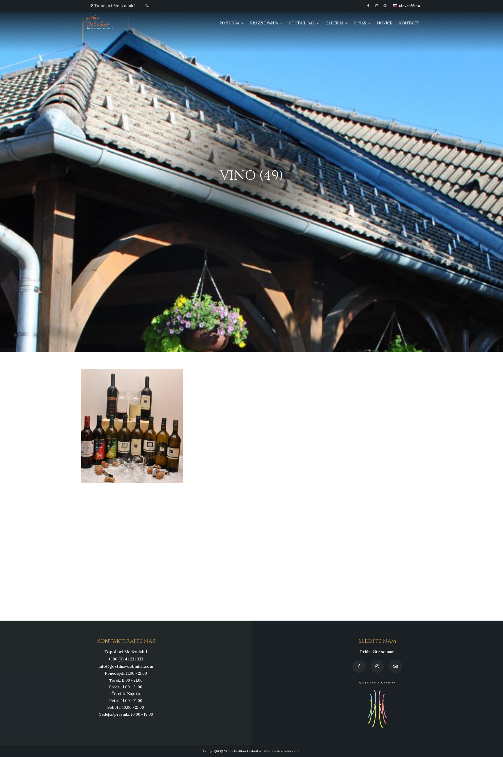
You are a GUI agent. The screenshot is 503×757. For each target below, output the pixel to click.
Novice (384, 23)
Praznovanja (264, 23)
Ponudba (229, 23)
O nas (360, 23)
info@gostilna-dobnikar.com (125, 666)
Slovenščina (409, 6)
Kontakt (409, 23)
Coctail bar (302, 23)
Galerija (334, 23)
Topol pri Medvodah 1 (115, 5)
